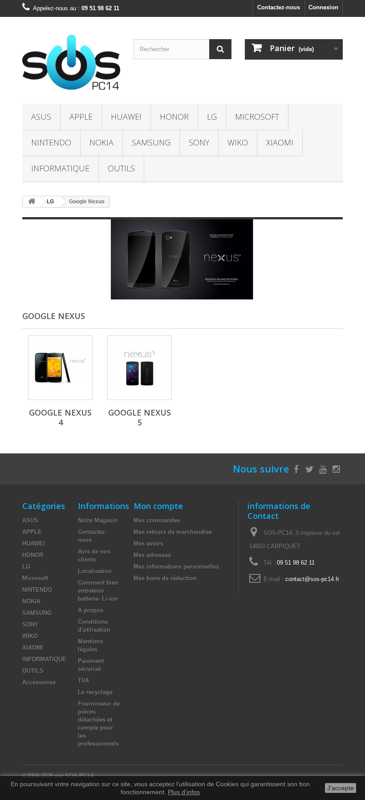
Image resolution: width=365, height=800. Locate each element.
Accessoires (39, 682)
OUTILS (121, 168)
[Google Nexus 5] (139, 367)
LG (212, 116)
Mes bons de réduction (165, 578)
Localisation (95, 571)
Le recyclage (95, 692)
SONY (199, 142)
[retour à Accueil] (31, 201)
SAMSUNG (151, 142)
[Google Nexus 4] (60, 367)
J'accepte (340, 788)
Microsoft (257, 116)
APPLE (81, 116)
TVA (83, 680)
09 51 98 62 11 (296, 562)
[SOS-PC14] (71, 64)
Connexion (323, 7)
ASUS (41, 116)
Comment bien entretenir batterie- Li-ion (98, 590)
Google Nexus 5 (139, 417)
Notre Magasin (98, 520)
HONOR (174, 116)
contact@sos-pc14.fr (312, 579)
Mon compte (158, 506)
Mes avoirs (148, 543)
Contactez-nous (278, 7)
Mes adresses (152, 555)
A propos (90, 610)
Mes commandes (157, 520)
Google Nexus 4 (60, 417)
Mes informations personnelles (176, 566)
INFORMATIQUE (60, 168)
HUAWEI (126, 116)
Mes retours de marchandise (173, 532)
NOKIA (101, 142)
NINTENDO (51, 142)
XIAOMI (279, 142)
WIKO (237, 142)
